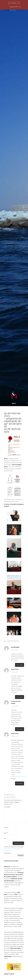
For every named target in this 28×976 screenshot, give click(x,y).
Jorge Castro (12, 10)
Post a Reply (19, 665)
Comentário (7, 807)
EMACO (14, 3)
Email (6, 833)
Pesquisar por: (7, 853)
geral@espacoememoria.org (18, 776)
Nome (6, 827)
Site (5, 838)
